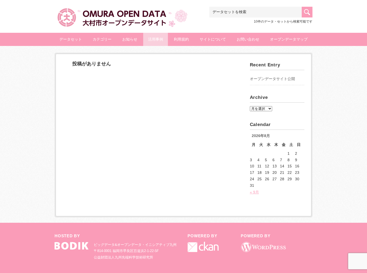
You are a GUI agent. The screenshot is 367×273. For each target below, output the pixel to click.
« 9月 (254, 192)
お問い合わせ (248, 39)
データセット (70, 39)
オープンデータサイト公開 (272, 79)
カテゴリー (102, 39)
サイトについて (213, 39)
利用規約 (181, 39)
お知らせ (129, 39)
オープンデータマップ (289, 39)
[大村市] (122, 15)
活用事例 (155, 39)
